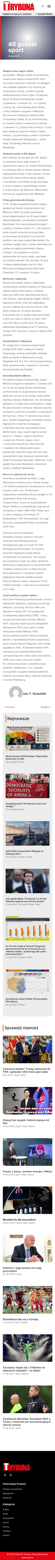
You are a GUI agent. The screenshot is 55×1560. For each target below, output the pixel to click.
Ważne (31, 1126)
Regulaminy (8, 1493)
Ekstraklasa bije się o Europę (20, 1319)
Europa (22, 957)
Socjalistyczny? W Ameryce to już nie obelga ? (26, 805)
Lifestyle (7, 1531)
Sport (16, 1075)
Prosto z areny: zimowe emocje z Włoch (27, 1171)
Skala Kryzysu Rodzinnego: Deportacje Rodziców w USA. (27, 757)
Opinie (6, 1522)
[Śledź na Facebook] (5, 1475)
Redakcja (7, 1497)
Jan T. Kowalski (34, 693)
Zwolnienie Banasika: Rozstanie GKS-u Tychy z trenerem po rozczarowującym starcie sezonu (27, 1421)
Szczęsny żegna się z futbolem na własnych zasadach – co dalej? (24, 1369)
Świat (21, 762)
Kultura (6, 1527)
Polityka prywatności (12, 1489)
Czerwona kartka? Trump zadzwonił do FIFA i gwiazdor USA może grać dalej (26, 1070)
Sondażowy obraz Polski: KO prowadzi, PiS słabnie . (27, 1000)
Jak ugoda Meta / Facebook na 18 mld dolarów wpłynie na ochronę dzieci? (26, 900)
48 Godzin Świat (26, 904)
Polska (29, 857)
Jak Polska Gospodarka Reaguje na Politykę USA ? (24, 852)
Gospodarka (8, 1518)
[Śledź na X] (10, 1475)
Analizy (22, 857)
